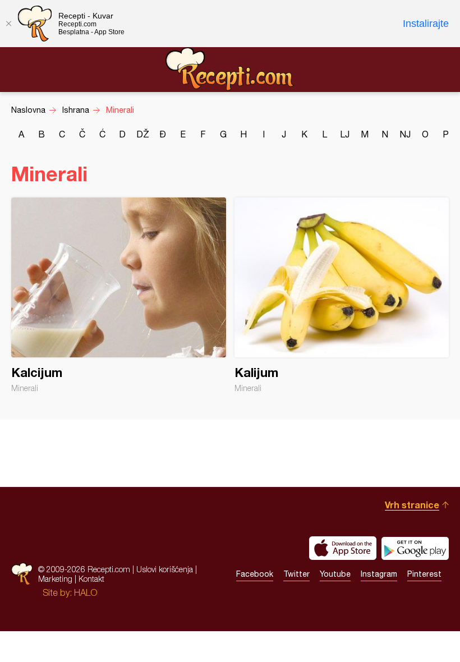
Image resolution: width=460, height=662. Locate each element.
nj (405, 134)
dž (142, 134)
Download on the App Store (342, 548)
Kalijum (341, 295)
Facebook (254, 573)
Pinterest (424, 573)
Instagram (379, 573)
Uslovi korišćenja (164, 569)
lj (344, 134)
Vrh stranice (412, 504)
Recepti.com (230, 69)
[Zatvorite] (8, 23)
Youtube (335, 573)
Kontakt (91, 578)
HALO (85, 592)
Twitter (296, 573)
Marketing (55, 578)
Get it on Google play (415, 548)
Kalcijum (118, 295)
